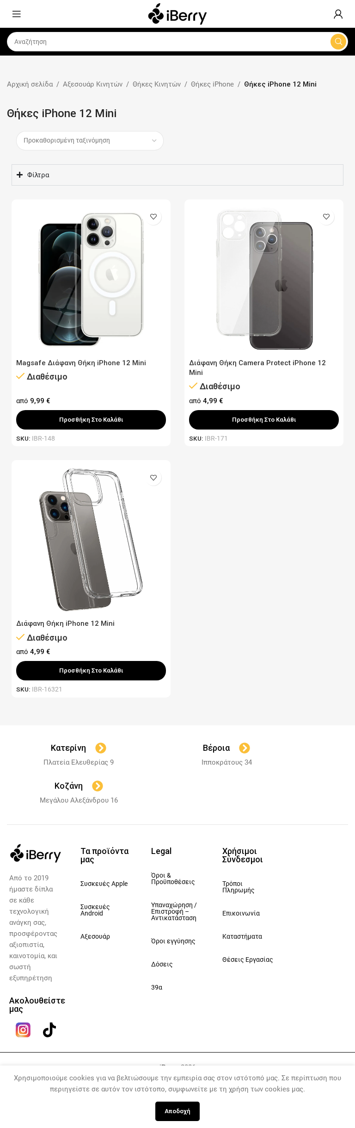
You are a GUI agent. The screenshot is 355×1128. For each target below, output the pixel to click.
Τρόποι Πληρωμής (238, 887)
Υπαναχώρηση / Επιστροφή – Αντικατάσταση (174, 911)
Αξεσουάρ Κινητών (92, 84)
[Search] (338, 42)
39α (156, 987)
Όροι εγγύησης (173, 941)
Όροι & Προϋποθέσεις (173, 878)
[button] (91, 420)
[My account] (338, 14)
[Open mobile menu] (16, 14)
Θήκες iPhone (212, 84)
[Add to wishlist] (153, 217)
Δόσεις (162, 964)
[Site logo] (177, 13)
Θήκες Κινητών (157, 84)
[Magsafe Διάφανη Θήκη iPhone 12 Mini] (91, 279)
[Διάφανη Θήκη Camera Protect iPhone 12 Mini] (264, 279)
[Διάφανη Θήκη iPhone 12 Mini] (91, 540)
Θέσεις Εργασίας (247, 959)
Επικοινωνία (241, 913)
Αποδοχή (177, 1111)
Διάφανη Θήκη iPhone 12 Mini (65, 623)
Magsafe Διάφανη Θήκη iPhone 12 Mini (81, 363)
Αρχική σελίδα (30, 84)
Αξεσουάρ (95, 936)
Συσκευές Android (95, 910)
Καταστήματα (242, 936)
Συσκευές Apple (104, 883)
